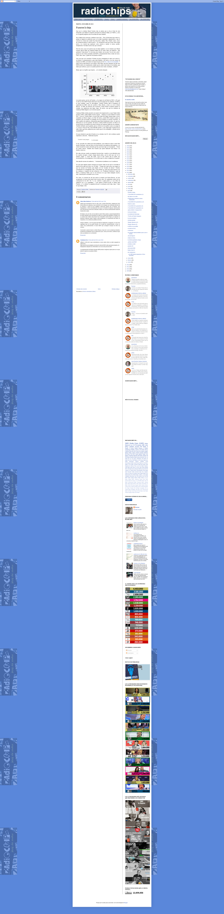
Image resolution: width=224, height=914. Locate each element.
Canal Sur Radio (140, 451)
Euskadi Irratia (138, 471)
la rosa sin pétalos (132, 218)
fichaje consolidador (138, 522)
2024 (128, 150)
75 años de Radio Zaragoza (134, 216)
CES (147, 468)
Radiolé (131, 455)
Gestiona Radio (137, 464)
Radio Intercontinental (133, 468)
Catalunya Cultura (138, 479)
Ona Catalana (145, 471)
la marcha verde (130, 99)
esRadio (131, 446)
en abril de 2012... (132, 228)
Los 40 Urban (140, 460)
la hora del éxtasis (132, 212)
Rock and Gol (137, 465)
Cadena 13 (127, 470)
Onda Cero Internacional (142, 489)
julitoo (132, 352)
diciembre (130, 174)
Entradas (129, 650)
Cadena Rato (133, 470)
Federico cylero (131, 204)
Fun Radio (127, 488)
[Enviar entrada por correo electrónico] (106, 189)
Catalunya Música (134, 486)
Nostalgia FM (134, 489)
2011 (128, 266)
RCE (133, 454)
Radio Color (131, 490)
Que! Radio (140, 473)
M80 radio (145, 445)
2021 (128, 156)
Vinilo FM (130, 485)
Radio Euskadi (140, 452)
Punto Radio (134, 448)
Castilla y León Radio (143, 474)
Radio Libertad (144, 482)
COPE (141, 443)
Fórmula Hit (132, 488)
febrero (130, 260)
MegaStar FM (140, 458)
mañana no (136, 533)
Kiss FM (133, 451)
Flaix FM (146, 457)
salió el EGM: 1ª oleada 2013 (135, 210)
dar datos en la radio (133, 196)
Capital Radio (131, 479)
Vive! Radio (137, 492)
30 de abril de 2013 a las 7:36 (99, 201)
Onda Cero (134, 443)
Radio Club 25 (131, 250)
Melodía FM (136, 455)
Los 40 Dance (145, 463)
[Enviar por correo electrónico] (77, 192)
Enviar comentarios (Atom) (89, 291)
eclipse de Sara (131, 238)
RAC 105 (127, 468)
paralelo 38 (130, 246)
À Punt (137, 467)
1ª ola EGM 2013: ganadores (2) (135, 206)
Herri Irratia (145, 479)
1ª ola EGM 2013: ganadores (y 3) (136, 201)
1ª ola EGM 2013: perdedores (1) (135, 194)
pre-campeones (131, 252)
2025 (128, 147)
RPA (141, 480)
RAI (147, 476)
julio (129, 184)
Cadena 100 (138, 449)
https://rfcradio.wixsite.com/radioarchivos (133, 129)
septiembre (131, 180)
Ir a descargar (94, 140)
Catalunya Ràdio (84, 189)
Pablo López (78, 19)
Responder (83, 235)
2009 (128, 271)
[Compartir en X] (81, 192)
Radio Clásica (132, 452)
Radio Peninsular (129, 461)
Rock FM (129, 454)
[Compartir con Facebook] (82, 192)
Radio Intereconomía (139, 457)
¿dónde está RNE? (132, 242)
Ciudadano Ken (84, 240)
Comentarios (130, 653)
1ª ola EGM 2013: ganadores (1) (135, 208)
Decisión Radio (131, 471)
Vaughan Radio (131, 492)
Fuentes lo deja (131, 192)
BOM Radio (135, 474)
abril (129, 190)
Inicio (99, 289)
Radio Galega (142, 455)
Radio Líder (142, 490)
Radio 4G (146, 458)
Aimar (112, 19)
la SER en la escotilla (133, 226)
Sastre (106, 19)
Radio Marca (145, 449)
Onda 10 (127, 473)
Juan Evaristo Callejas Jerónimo (139, 361)
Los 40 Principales (136, 445)
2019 (128, 160)
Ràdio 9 (127, 464)
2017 (128, 164)
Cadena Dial (128, 451)
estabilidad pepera (138, 543)
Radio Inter (145, 460)
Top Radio (131, 464)
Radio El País (137, 490)
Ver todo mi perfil (137, 509)
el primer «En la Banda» (139, 563)
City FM (136, 476)
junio (129, 186)
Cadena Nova (128, 486)
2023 (128, 152)
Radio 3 (127, 448)
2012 (128, 264)
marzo (129, 258)
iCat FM (144, 468)
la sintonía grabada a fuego (134, 240)
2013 (128, 172)
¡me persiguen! (131, 235)
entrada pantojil (131, 220)
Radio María (127, 483)
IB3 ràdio (143, 464)
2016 (128, 166)
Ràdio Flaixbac (144, 465)
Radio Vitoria (141, 477)
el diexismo (130, 230)
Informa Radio (128, 480)
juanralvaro (134, 277)
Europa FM (138, 446)
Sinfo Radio (138, 483)
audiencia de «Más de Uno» (140, 554)
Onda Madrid (138, 454)
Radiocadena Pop (129, 474)
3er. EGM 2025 (145, 19)
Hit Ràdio (138, 488)
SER (127, 443)
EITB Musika (145, 486)
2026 (128, 145)
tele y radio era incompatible (111, 61)
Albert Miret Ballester (85, 201)
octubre (130, 178)
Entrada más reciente (82, 289)
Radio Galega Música (133, 477)
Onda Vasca (132, 467)
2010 (128, 269)
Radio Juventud (137, 482)
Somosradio (144, 483)
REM (126, 477)
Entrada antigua (115, 289)
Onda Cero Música (133, 473)
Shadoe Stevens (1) (132, 224)
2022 (128, 154)
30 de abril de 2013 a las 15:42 (95, 240)
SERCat (140, 468)
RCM (144, 470)
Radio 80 (127, 458)
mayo (129, 188)
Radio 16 (127, 490)
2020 (128, 158)
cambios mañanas (122, 19)
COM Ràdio (134, 460)
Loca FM (137, 480)
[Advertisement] (98, 283)
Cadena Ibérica (144, 485)
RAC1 (126, 446)
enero (129, 262)
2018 (128, 162)
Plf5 (132, 335)
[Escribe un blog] (79, 192)
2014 (128, 170)
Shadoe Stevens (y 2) (133, 222)
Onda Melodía (139, 470)
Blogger (126, 902)
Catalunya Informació (129, 476)
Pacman (97, 189)
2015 (128, 168)
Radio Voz (145, 454)
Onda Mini (127, 467)
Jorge (132, 301)
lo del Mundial (137, 572)
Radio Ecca (145, 473)
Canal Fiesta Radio (138, 463)
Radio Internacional (129, 482)
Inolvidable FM (143, 488)
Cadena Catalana (139, 461)
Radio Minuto (133, 483)
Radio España (130, 457)
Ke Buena (133, 480)
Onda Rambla (145, 467)
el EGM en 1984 (131, 244)
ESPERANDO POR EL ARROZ (138, 293)
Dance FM (140, 486)
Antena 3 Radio (143, 448)
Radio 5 (145, 446)
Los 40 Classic (133, 458)
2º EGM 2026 (98, 19)
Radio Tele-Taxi (128, 460)
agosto (129, 182)
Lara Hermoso (88, 19)
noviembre (130, 176)
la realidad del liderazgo (133, 214)
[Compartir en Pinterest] (84, 192)
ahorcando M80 (131, 248)
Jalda (132, 368)
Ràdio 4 (127, 455)
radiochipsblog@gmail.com (131, 89)
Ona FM (144, 476)
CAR (140, 467)
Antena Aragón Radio (136, 485)
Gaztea (140, 476)
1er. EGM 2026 (134, 19)
